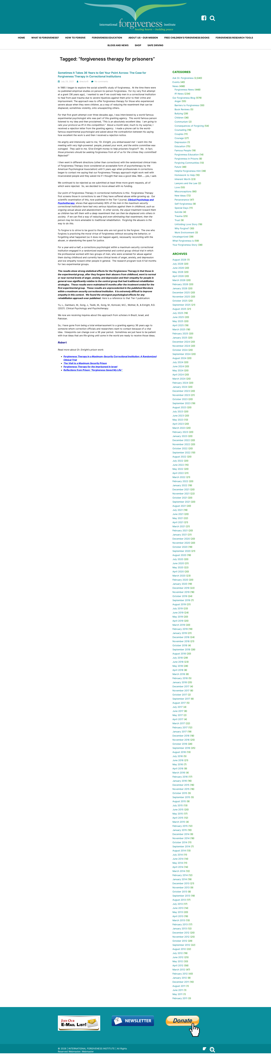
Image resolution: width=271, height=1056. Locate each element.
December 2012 (180, 932)
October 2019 (179, 596)
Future (178, 166)
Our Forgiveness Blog (183, 97)
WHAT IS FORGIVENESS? (45, 37)
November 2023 (181, 395)
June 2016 (177, 760)
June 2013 (177, 908)
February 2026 (180, 284)
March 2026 (178, 280)
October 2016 (179, 743)
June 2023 (178, 415)
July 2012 (177, 953)
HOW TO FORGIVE (75, 37)
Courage (179, 138)
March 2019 (178, 624)
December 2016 (180, 735)
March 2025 (178, 329)
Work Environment (184, 232)
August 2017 (179, 702)
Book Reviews (182, 109)
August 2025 (179, 308)
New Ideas (180, 195)
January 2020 (179, 583)
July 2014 (177, 854)
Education (180, 146)
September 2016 (181, 748)
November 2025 (181, 296)
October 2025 (180, 300)
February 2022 (180, 481)
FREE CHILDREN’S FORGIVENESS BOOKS (186, 37)
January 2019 (179, 633)
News (175, 86)
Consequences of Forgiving (189, 125)
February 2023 (180, 432)
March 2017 (178, 723)
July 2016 (177, 756)
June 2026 (178, 267)
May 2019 (177, 616)
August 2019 (179, 604)
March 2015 (178, 821)
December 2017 (180, 686)
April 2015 (177, 817)
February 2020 (180, 579)
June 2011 (177, 990)
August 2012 (179, 949)
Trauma (179, 216)
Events (176, 82)
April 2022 (178, 473)
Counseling (180, 129)
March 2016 (178, 772)
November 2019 (181, 592)
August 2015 (179, 801)
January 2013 (179, 928)
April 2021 (177, 522)
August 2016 (179, 752)
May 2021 (177, 518)
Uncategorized (180, 236)
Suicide (178, 212)
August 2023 (179, 407)
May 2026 (177, 272)
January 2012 (179, 977)
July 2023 (177, 411)
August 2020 (179, 555)
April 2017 (177, 719)
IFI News (179, 93)
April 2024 (178, 374)
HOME (21, 37)
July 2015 (177, 805)
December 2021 (180, 489)
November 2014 (181, 838)
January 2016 (179, 780)
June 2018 (177, 661)
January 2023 (179, 436)
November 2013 (181, 887)
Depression (181, 142)
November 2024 (181, 345)
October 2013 (179, 891)
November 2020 (181, 542)
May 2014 (177, 862)
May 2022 (177, 469)
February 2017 (180, 727)
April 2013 (177, 916)
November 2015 (181, 789)
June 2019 (177, 612)
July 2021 (177, 510)
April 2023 (178, 423)
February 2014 (180, 875)
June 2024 (178, 366)
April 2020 (178, 571)
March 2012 (178, 969)
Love (177, 187)
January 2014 (179, 879)
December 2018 (180, 637)
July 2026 (177, 263)
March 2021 (178, 526)
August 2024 (179, 358)
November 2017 (180, 690)
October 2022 (180, 448)
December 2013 (180, 883)
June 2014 (177, 858)
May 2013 (177, 912)
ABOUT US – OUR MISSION (143, 37)
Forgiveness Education (187, 154)
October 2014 (179, 842)
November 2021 (181, 493)
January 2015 (179, 830)
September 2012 (181, 945)
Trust (177, 220)
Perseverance (182, 199)
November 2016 (181, 739)
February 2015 (180, 826)
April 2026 (178, 276)
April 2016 (177, 768)
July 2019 (177, 608)
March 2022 (178, 477)
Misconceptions (183, 191)
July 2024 (177, 362)
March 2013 (178, 920)
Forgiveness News (184, 89)
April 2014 (177, 867)
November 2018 (181, 641)
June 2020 (178, 563)
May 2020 (177, 567)
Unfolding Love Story (186, 224)
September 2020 (181, 551)
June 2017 (177, 711)
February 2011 (179, 998)
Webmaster (88, 1051)
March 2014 (178, 871)
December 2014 (180, 834)
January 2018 (179, 682)
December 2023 (181, 391)
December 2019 (180, 588)
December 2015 (180, 784)
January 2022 (179, 485)
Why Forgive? (182, 228)
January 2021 (179, 534)
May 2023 (177, 419)
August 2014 (179, 850)
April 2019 (177, 620)
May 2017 (177, 715)
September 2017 (181, 698)
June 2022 (178, 464)
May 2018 (177, 665)
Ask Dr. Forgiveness (183, 78)
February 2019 (180, 629)
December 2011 (180, 981)
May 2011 (177, 994)
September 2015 (181, 797)
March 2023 (178, 427)
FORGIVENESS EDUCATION (107, 37)
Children (179, 117)
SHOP (138, 45)
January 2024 (179, 386)
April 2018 (177, 670)
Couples (179, 134)
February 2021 (180, 530)
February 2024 (180, 382)
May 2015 (177, 813)
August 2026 (179, 259)
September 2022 (181, 452)
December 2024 (181, 341)
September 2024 (181, 354)
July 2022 (177, 460)
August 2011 (178, 986)
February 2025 (180, 333)
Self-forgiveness (183, 203)
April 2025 (178, 325)
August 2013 (179, 899)
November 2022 (181, 444)
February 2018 (180, 678)
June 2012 (177, 957)
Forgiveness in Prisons (186, 158)
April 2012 (177, 965)
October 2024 (180, 350)
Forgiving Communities (187, 162)
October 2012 (179, 940)
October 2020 (180, 546)
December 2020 (181, 538)
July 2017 (177, 707)
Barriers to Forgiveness (187, 105)
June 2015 (177, 809)
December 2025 (181, 292)
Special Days (181, 207)
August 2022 (179, 456)
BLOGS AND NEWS (118, 45)
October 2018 (179, 645)
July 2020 (177, 559)
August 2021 (179, 505)
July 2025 (177, 313)
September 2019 (181, 600)
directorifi (83, 81)
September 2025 (181, 304)
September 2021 (181, 501)
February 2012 (180, 973)
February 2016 (180, 776)
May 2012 (177, 961)
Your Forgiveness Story (184, 244)
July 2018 (177, 657)
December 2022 (181, 440)
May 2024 (177, 370)
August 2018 (179, 653)
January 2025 (179, 337)
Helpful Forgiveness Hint (188, 171)
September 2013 (181, 895)
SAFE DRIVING (155, 45)
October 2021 (179, 497)
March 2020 (178, 575)
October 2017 (179, 694)
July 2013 (177, 903)
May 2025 (177, 321)
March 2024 (178, 378)
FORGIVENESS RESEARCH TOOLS (234, 37)
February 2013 (180, 924)
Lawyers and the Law (186, 183)
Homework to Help (185, 175)
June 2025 (178, 317)
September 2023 (181, 403)
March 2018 (178, 674)
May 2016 (177, 764)
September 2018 (181, 649)
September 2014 (181, 846)
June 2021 (177, 514)
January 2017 (179, 731)
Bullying (179, 113)
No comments (101, 81)
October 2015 (179, 793)
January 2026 (179, 288)
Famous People (183, 150)
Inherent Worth (182, 179)
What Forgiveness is (183, 240)
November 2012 (181, 936)
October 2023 (180, 399)
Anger (178, 101)
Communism (181, 121)
